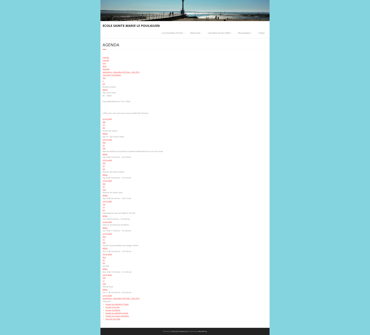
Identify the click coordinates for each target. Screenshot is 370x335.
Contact (261, 33)
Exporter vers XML (113, 319)
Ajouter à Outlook (113, 310)
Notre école (195, 33)
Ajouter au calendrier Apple (117, 313)
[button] (107, 301)
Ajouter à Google (113, 307)
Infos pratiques (244, 33)
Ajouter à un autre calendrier (117, 316)
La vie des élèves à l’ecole (172, 33)
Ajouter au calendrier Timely (117, 304)
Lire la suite (107, 119)
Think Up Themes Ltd (179, 331)
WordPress (202, 331)
